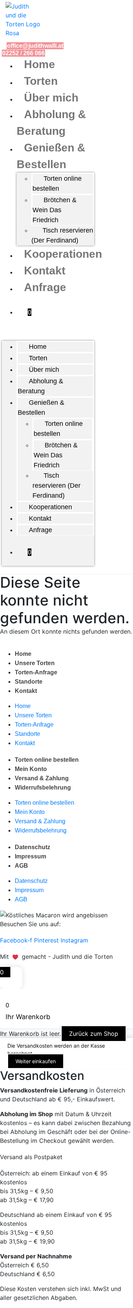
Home (39, 64)
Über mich (51, 97)
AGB (21, 865)
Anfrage (45, 287)
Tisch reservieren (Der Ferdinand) (62, 235)
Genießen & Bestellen (41, 407)
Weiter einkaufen (36, 1061)
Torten (41, 81)
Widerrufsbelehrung (43, 787)
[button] (48, 336)
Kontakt (44, 270)
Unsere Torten (35, 663)
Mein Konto (31, 769)
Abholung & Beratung (40, 386)
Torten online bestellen (57, 183)
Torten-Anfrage (36, 672)
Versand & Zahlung (42, 778)
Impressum (30, 856)
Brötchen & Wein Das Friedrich (54, 210)
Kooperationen (63, 254)
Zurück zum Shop (93, 1033)
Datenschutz (32, 847)
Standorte (28, 681)
